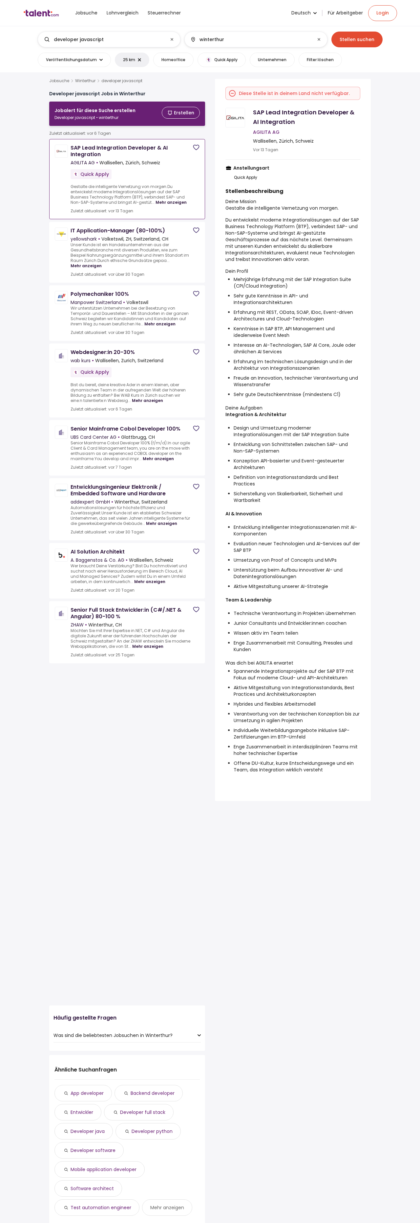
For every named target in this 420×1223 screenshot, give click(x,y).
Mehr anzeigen (171, 202)
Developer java (88, 1131)
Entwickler (82, 1112)
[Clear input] (172, 39)
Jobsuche (59, 81)
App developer (87, 1093)
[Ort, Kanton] (250, 39)
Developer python (152, 1131)
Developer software (93, 1150)
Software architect (92, 1188)
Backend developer (153, 1093)
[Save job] (196, 147)
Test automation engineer (101, 1207)
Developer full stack (142, 1112)
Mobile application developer (103, 1169)
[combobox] (109, 39)
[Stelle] (103, 39)
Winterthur (85, 81)
